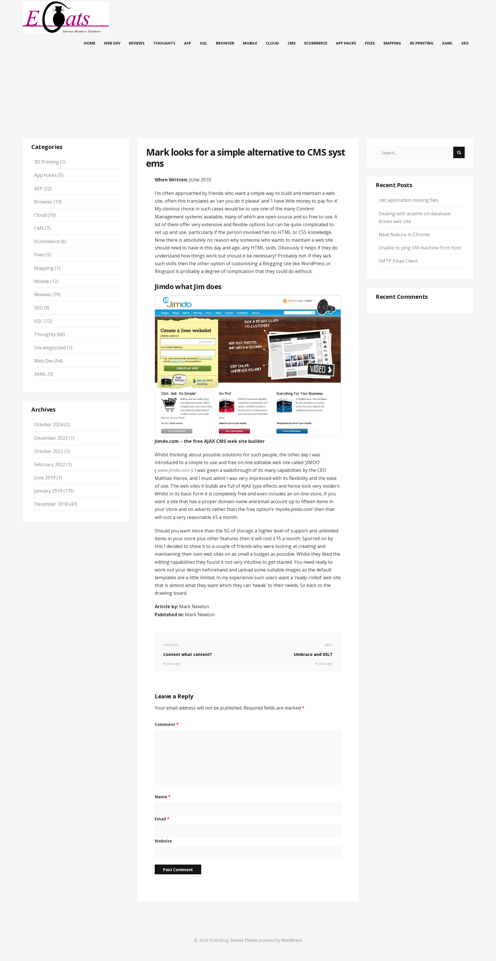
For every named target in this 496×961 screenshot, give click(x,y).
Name (162, 796)
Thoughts (164, 43)
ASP (187, 43)
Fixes (370, 43)
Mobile (250, 43)
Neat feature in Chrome (404, 234)
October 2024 (48, 424)
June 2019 (44, 477)
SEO (465, 43)
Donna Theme (244, 940)
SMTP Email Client (398, 261)
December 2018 (51, 504)
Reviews (137, 43)
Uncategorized (50, 347)
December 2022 (51, 438)
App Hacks (346, 43)
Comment (167, 724)
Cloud (272, 43)
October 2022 (48, 451)
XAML (447, 43)
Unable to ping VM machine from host (420, 248)
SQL (203, 43)
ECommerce (315, 43)
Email (162, 819)
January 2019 (48, 491)
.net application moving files (409, 200)
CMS (292, 43)
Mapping (392, 43)
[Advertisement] (248, 100)
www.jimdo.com (173, 470)
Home (89, 43)
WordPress (292, 940)
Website (163, 841)
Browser (225, 43)
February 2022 (49, 464)
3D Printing (421, 43)
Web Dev (112, 43)
